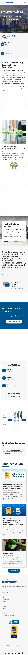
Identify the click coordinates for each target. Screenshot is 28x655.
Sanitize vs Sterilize (10, 554)
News (20, 199)
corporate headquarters (8, 79)
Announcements (14, 199)
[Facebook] (5, 653)
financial (9, 75)
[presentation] (14, 475)
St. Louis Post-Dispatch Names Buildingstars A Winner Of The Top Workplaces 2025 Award (13, 522)
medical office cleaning (14, 77)
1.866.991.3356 (14, 650)
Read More (13, 211)
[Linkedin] (9, 653)
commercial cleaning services (9, 83)
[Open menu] (24, 2)
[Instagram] (19, 653)
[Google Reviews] (12, 653)
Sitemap (19, 645)
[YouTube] (15, 653)
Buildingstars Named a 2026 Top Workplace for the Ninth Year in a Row (12, 486)
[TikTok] (22, 653)
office (15, 73)
